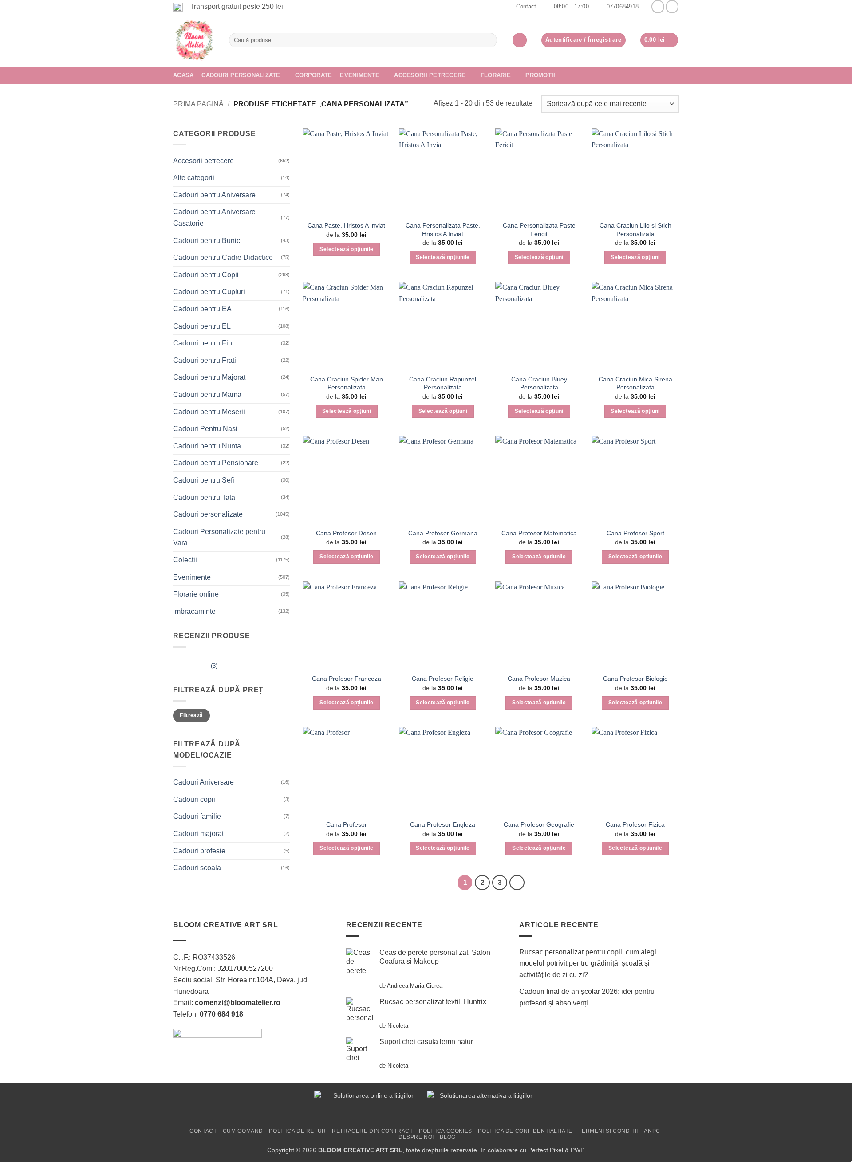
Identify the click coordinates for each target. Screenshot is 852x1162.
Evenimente (359, 75)
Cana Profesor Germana (442, 533)
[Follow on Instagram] (672, 6)
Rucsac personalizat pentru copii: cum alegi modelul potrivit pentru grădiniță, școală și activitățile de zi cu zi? (587, 963)
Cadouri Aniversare (203, 782)
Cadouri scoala (197, 868)
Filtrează (191, 715)
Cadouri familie (197, 816)
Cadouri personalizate (240, 75)
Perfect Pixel (545, 1150)
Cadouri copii (194, 799)
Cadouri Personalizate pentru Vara (219, 537)
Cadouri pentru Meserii (209, 412)
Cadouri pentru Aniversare (214, 195)
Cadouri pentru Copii (206, 275)
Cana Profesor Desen (346, 533)
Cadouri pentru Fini (203, 343)
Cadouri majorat (198, 833)
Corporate (313, 75)
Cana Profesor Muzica (539, 678)
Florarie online (196, 594)
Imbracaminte (194, 611)
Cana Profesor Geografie (539, 824)
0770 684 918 (221, 1014)
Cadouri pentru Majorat (209, 377)
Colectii (185, 560)
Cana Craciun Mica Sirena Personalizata (635, 383)
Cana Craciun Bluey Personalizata (539, 383)
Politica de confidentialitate (525, 1131)
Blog (447, 1137)
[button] (659, 40)
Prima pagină (198, 104)
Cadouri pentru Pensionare (215, 463)
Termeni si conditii (608, 1131)
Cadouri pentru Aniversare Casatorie (214, 217)
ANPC (652, 1131)
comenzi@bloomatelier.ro (237, 1002)
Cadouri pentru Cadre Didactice (223, 257)
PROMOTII (540, 75)
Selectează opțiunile (346, 249)
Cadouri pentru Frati (204, 360)
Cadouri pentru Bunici (207, 240)
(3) (195, 668)
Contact (526, 6)
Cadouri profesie (199, 851)
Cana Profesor (346, 824)
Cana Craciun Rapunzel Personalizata (442, 383)
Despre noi (416, 1137)
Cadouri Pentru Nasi (205, 428)
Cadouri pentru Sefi (203, 480)
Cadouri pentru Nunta (207, 446)
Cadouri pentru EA (202, 309)
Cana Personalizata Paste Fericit (539, 229)
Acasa (183, 75)
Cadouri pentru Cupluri (209, 291)
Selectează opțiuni (539, 257)
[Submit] (488, 40)
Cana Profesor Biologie (635, 678)
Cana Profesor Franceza (346, 678)
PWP (577, 1150)
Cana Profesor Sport (635, 533)
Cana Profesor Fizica (635, 824)
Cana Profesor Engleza (442, 824)
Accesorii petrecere (429, 75)
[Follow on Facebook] (657, 6)
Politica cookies (445, 1131)
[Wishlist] (520, 40)
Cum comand (243, 1131)
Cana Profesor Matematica (539, 533)
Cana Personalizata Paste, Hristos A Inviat (443, 229)
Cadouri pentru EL (202, 326)
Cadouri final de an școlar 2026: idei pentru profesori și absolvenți (587, 997)
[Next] (517, 882)
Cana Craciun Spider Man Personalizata (346, 383)
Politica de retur (297, 1131)
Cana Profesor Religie (442, 678)
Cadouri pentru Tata (204, 497)
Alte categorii (193, 177)
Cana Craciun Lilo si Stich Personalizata (635, 229)
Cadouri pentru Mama (207, 394)
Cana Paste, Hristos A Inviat (346, 225)
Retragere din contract (372, 1131)
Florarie (496, 75)
